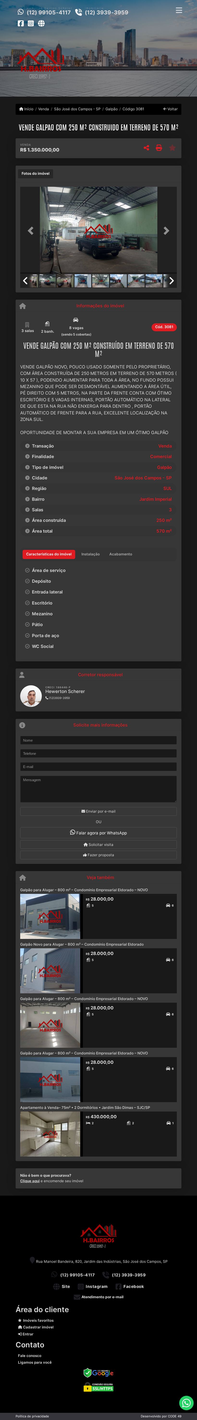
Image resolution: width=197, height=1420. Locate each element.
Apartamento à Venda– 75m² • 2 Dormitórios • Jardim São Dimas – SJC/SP (85, 1107)
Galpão (111, 109)
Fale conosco (29, 1355)
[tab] (35, 173)
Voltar (172, 109)
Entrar (27, 1334)
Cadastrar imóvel (38, 1327)
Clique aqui (30, 1181)
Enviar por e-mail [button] (100, 811)
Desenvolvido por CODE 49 (161, 1416)
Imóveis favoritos (38, 1320)
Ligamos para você (35, 1362)
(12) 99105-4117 (49, 12)
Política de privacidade (32, 1416)
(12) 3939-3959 (107, 12)
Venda (43, 109)
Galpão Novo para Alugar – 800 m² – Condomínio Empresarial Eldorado (82, 944)
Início (28, 109)
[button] (32, 230)
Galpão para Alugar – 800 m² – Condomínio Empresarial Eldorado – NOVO (84, 890)
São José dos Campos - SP (77, 109)
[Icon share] (21, 23)
